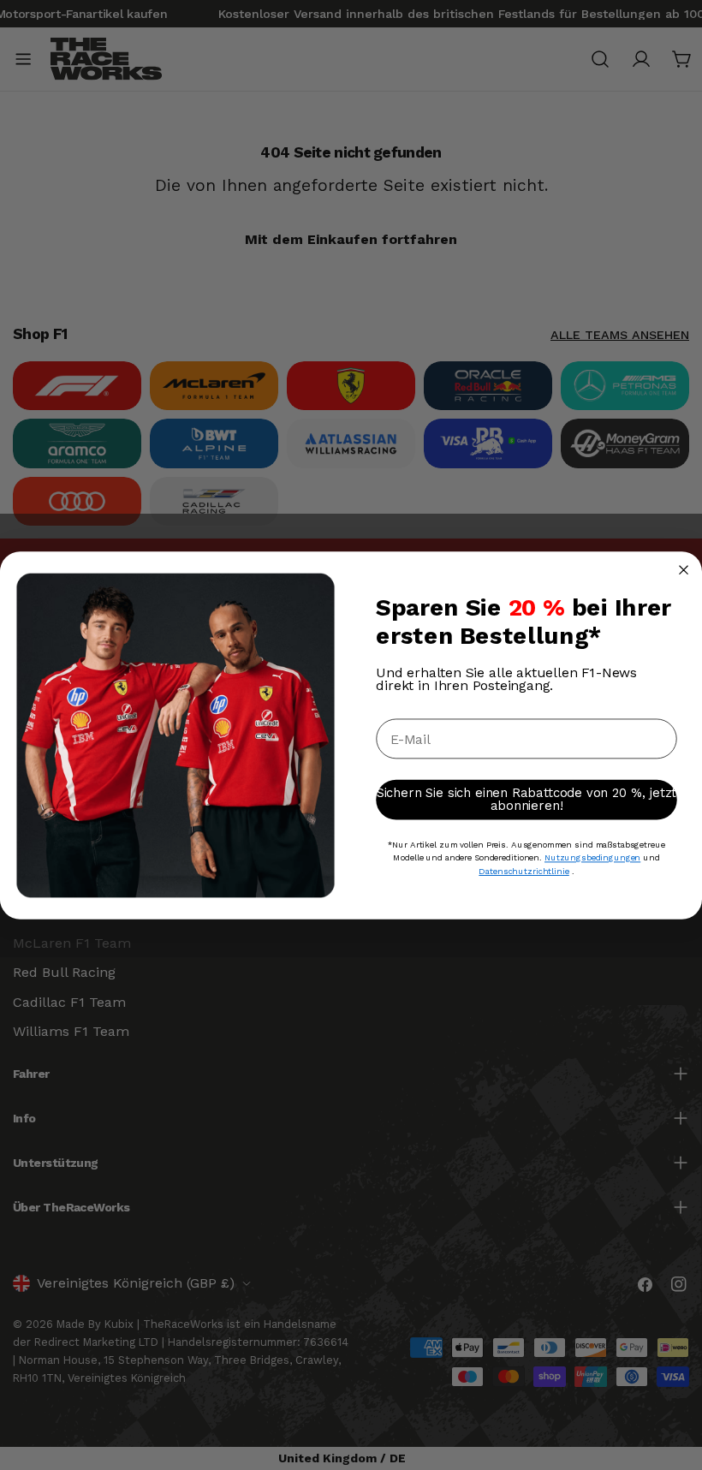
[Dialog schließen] (683, 570)
